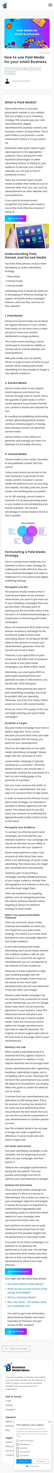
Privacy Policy (12, 1446)
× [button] (49, 1422)
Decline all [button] (41, 1461)
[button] (32, 1466)
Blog (8, 1430)
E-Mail (8, 1401)
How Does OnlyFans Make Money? (25, 1284)
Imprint (9, 1442)
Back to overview (18, 1348)
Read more (25, 1436)
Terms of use (12, 1450)
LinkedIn (9, 1405)
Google (33, 139)
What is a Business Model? (21, 1297)
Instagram (10, 1409)
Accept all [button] (24, 1461)
